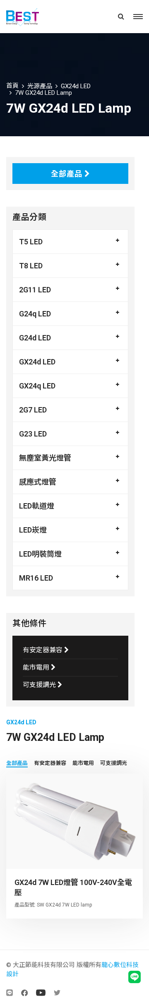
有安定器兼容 (43, 650)
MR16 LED (36, 578)
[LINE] (9, 992)
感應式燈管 (37, 481)
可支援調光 (40, 685)
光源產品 (39, 86)
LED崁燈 (33, 530)
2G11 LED (35, 289)
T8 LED (31, 265)
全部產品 (67, 173)
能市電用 (37, 667)
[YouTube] (41, 992)
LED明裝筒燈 (40, 554)
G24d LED (35, 337)
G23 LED (33, 433)
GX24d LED (76, 86)
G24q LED (35, 313)
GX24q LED (37, 385)
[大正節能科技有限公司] (34, 16)
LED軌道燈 (36, 506)
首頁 (12, 85)
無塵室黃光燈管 (45, 457)
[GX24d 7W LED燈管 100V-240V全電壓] (74, 821)
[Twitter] (57, 992)
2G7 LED (33, 409)
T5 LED (31, 241)
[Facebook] (24, 992)
